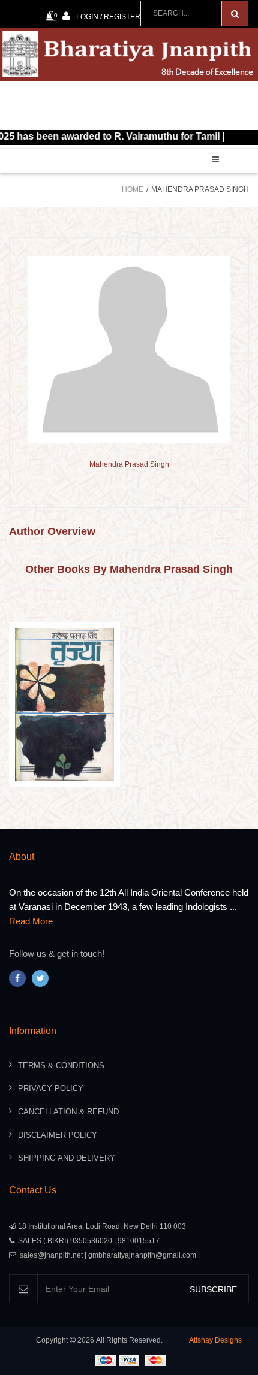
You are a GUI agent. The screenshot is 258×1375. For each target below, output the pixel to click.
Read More (31, 921)
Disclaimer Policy (57, 1135)
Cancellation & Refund (68, 1111)
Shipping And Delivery (66, 1157)
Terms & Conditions (61, 1065)
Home (132, 189)
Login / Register (108, 17)
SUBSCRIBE (213, 1289)
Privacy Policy (50, 1088)
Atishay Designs (215, 1340)
